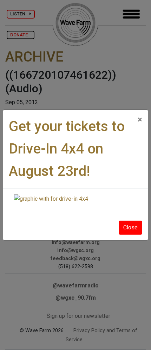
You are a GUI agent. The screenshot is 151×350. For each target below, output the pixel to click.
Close (130, 227)
